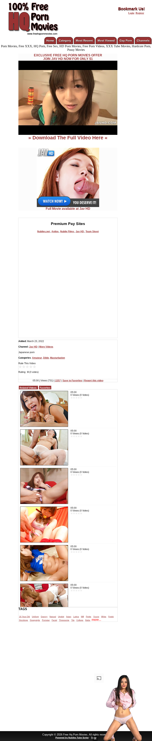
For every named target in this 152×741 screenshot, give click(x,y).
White (103, 616)
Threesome (64, 620)
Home (50, 40)
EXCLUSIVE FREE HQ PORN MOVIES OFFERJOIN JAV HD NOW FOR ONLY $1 (68, 57)
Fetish (111, 616)
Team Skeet (92, 231)
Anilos (55, 231)
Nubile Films (67, 231)
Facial (54, 620)
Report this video (93, 380)
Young (96, 616)
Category (65, 40)
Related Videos (28, 388)
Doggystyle (35, 620)
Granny (44, 616)
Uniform (35, 616)
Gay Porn (126, 40)
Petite (88, 616)
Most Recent (84, 40)
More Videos (46, 346)
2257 (58, 380)
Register (140, 13)
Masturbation (57, 357)
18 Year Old (24, 616)
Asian (68, 616)
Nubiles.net (43, 231)
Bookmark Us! (131, 9)
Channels (143, 40)
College (79, 620)
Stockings (23, 620)
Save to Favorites (72, 380)
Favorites (45, 388)
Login (131, 13)
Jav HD (80, 231)
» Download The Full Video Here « (67, 137)
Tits (72, 620)
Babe (87, 620)
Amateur (37, 357)
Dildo (46, 357)
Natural (52, 616)
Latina (76, 616)
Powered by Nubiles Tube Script (72, 737)
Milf (82, 616)
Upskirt (61, 616)
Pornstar (46, 620)
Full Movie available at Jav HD (68, 208)
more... (96, 619)
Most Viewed (106, 40)
